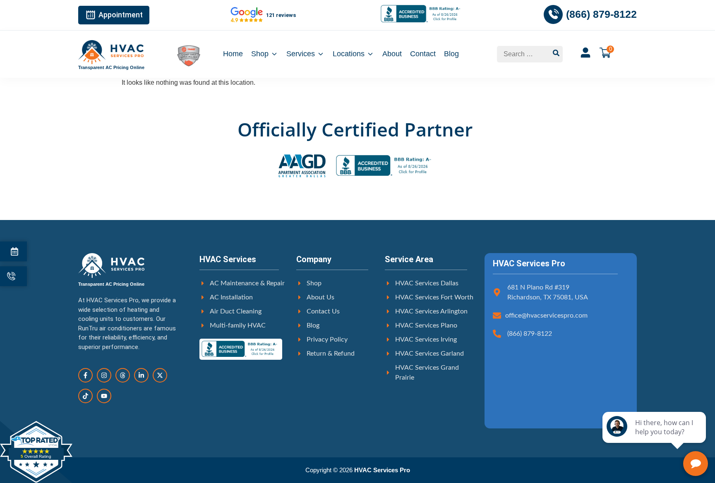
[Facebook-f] (85, 375)
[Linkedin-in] (141, 375)
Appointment (120, 14)
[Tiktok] (85, 396)
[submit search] (556, 54)
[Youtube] (104, 396)
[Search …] (523, 54)
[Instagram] (104, 375)
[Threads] (122, 375)
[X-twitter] (160, 375)
